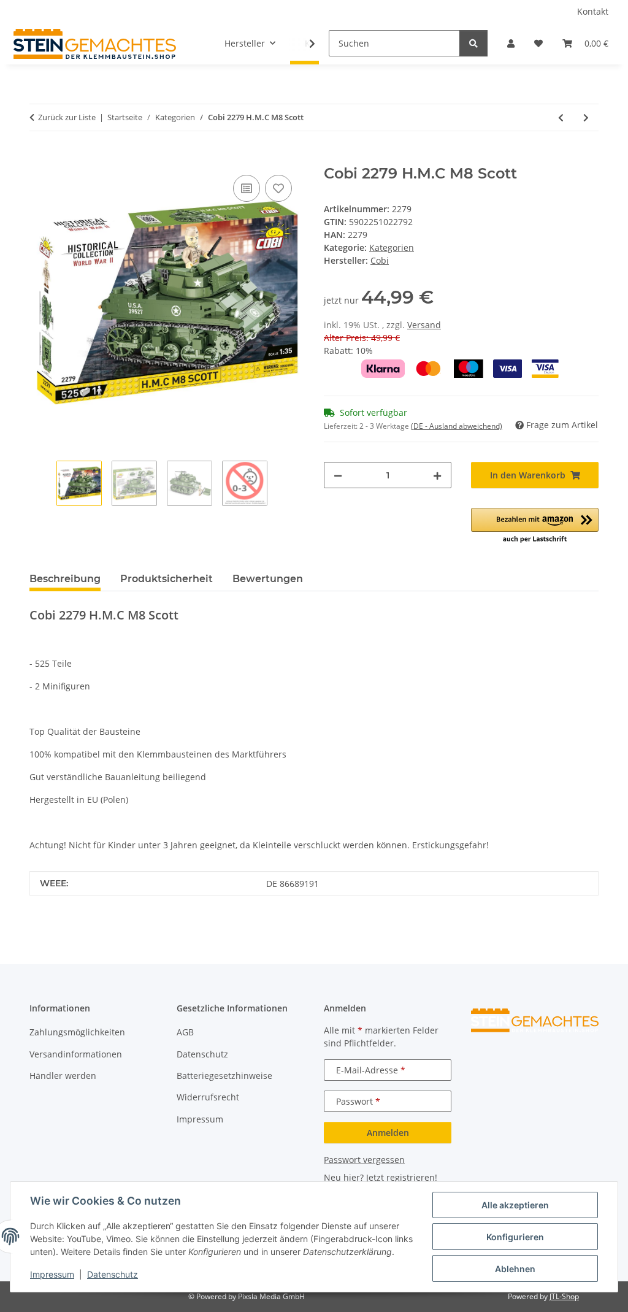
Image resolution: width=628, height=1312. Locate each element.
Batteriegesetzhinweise (224, 1075)
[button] (510, 43)
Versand (424, 325)
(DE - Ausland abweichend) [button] (456, 426)
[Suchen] (473, 43)
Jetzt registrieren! (401, 1177)
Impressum (52, 1274)
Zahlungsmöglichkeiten (77, 1032)
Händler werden (62, 1075)
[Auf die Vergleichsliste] (246, 188)
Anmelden (388, 1132)
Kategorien (391, 247)
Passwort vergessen (364, 1159)
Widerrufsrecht (208, 1097)
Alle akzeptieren (515, 1205)
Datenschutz (112, 1274)
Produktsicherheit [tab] (166, 579)
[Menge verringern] (337, 475)
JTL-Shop (564, 1296)
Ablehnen (515, 1269)
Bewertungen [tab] (267, 579)
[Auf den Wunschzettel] (278, 188)
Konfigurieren (515, 1237)
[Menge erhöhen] (437, 475)
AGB (185, 1032)
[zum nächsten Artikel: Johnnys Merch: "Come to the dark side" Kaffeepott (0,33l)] (586, 117)
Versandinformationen (75, 1054)
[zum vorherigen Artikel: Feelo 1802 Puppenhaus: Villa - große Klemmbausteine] (560, 117)
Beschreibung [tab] (65, 579)
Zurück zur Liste (67, 117)
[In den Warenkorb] (39, 158)
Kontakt (592, 11)
